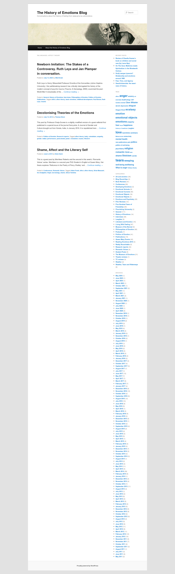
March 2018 (120, 353)
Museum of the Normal (124, 227)
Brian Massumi (99, 170)
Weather (119, 262)
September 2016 (121, 396)
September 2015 (121, 426)
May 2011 (119, 556)
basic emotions (71, 99)
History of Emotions (56, 97)
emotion (120, 113)
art (135, 96)
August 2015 (120, 429)
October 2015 (120, 424)
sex (131, 152)
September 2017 (121, 366)
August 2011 (120, 549)
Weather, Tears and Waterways (127, 264)
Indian (44, 138)
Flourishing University (124, 209)
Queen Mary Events (123, 239)
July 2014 (119, 461)
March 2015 (120, 441)
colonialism (92, 136)
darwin (118, 106)
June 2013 (119, 494)
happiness (127, 125)
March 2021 (120, 296)
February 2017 (121, 383)
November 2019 (121, 316)
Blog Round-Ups (122, 179)
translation (74, 138)
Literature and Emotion (124, 222)
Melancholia (119, 136)
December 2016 (121, 388)
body (86, 136)
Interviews (67, 97)
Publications (41, 99)
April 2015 (119, 438)
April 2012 (119, 529)
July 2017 (119, 371)
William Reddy (132, 168)
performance (51, 138)
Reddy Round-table (123, 244)
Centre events (120, 103)
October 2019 (120, 318)
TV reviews (120, 259)
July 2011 (119, 551)
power (68, 138)
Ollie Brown (59, 78)
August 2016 (120, 398)
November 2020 (121, 301)
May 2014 (119, 466)
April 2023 (119, 280)
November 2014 (121, 451)
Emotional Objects (122, 194)
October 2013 (120, 484)
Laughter (131, 128)
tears (120, 160)
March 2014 (120, 471)
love (119, 132)
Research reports (63, 136)
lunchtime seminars (130, 133)
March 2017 (120, 381)
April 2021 (119, 293)
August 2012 (120, 519)
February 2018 (121, 356)
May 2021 (119, 291)
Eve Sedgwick (42, 173)
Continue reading (71, 91)
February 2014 (121, 474)
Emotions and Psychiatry (125, 199)
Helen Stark (59, 154)
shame (62, 173)
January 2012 (120, 536)
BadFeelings (126, 100)
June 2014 (119, 464)
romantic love (123, 151)
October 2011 (120, 544)
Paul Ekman (97, 99)
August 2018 (120, 341)
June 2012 (119, 524)
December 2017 (121, 361)
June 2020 (119, 308)
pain (129, 142)
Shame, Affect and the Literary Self (62, 149)
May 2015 (119, 436)
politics (134, 142)
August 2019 (120, 321)
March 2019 (120, 331)
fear (117, 125)
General (46, 97)
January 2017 (120, 386)
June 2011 (119, 554)
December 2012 (121, 509)
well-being (120, 164)
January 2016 (120, 416)
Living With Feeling (123, 224)
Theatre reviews (121, 257)
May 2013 (119, 496)
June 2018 (119, 346)
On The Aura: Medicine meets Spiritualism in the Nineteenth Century (127, 68)
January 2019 (120, 333)
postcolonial (61, 138)
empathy (100, 136)
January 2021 (120, 298)
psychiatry (120, 148)
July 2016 (119, 401)
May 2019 (119, 328)
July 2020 (119, 306)
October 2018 (120, 338)
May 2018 (119, 348)
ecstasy (131, 109)
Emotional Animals (123, 189)
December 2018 (121, 336)
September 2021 (121, 288)
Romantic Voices (58, 170)
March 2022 (120, 283)
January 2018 (120, 358)
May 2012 (119, 526)
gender (39, 138)
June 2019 (119, 326)
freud (121, 125)
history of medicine (122, 128)
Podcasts (119, 232)
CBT (132, 100)
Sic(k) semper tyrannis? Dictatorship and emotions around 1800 (125, 75)
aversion (119, 100)
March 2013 (120, 501)
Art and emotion (122, 176)
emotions (121, 121)
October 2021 (120, 286)
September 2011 (121, 546)
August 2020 (120, 303)
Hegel (49, 173)
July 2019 (119, 323)
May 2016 (119, 406)
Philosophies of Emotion (79, 97)
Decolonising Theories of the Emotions (65, 112)
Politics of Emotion (94, 97)
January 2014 (120, 476)
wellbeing (129, 164)
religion (128, 148)
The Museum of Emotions (125, 254)
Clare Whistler (132, 102)
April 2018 (119, 351)
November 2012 (121, 511)
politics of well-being (122, 145)
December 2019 (121, 313)
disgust (132, 105)
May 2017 (119, 376)
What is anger (122, 167)
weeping (129, 160)
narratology (56, 173)
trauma (43, 101)
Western (87, 138)
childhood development (84, 99)
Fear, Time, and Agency (124, 81)
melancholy (127, 136)
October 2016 (120, 393)
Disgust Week (120, 110)
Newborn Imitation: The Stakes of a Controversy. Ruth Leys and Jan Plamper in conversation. (67, 69)
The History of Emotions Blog (62, 12)
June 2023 (119, 278)
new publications (121, 142)
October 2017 (120, 363)
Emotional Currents (123, 192)
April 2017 (119, 378)
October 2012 (120, 514)
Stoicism (126, 155)
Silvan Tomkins (71, 173)
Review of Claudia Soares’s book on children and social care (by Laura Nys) (126, 60)
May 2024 (119, 275)
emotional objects (126, 117)
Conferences (47, 170)
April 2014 (119, 469)
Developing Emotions (124, 187)
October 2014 (120, 454)
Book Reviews (121, 181)
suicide (134, 156)
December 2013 (121, 479)
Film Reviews (120, 202)
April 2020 (119, 311)
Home (40, 48)
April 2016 (119, 408)
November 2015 (121, 421)
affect (54, 99)
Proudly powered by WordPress (87, 566)
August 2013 (120, 489)
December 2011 (121, 539)
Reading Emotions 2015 (124, 242)
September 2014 (121, 456)
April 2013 (119, 499)
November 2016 (121, 391)
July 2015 (119, 431)
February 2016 (121, 413)
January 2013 (120, 506)
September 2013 (121, 486)
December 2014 (121, 449)
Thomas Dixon (60, 117)
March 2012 (120, 531)
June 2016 (119, 403)
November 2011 (121, 541)
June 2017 (119, 373)
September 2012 (121, 516)
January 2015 (120, 446)
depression (124, 106)
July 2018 (119, 343)
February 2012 (121, 534)
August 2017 (120, 368)
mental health (121, 139)
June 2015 (119, 433)
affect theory (60, 99)
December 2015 (121, 418)
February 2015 (121, 444)
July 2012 (119, 521)
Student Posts (121, 252)
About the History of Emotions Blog (57, 48)
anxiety (131, 96)
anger (124, 96)
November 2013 (121, 481)
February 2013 (121, 504)
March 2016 (120, 411)
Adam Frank (75, 170)
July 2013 (119, 491)
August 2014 (120, 459)
